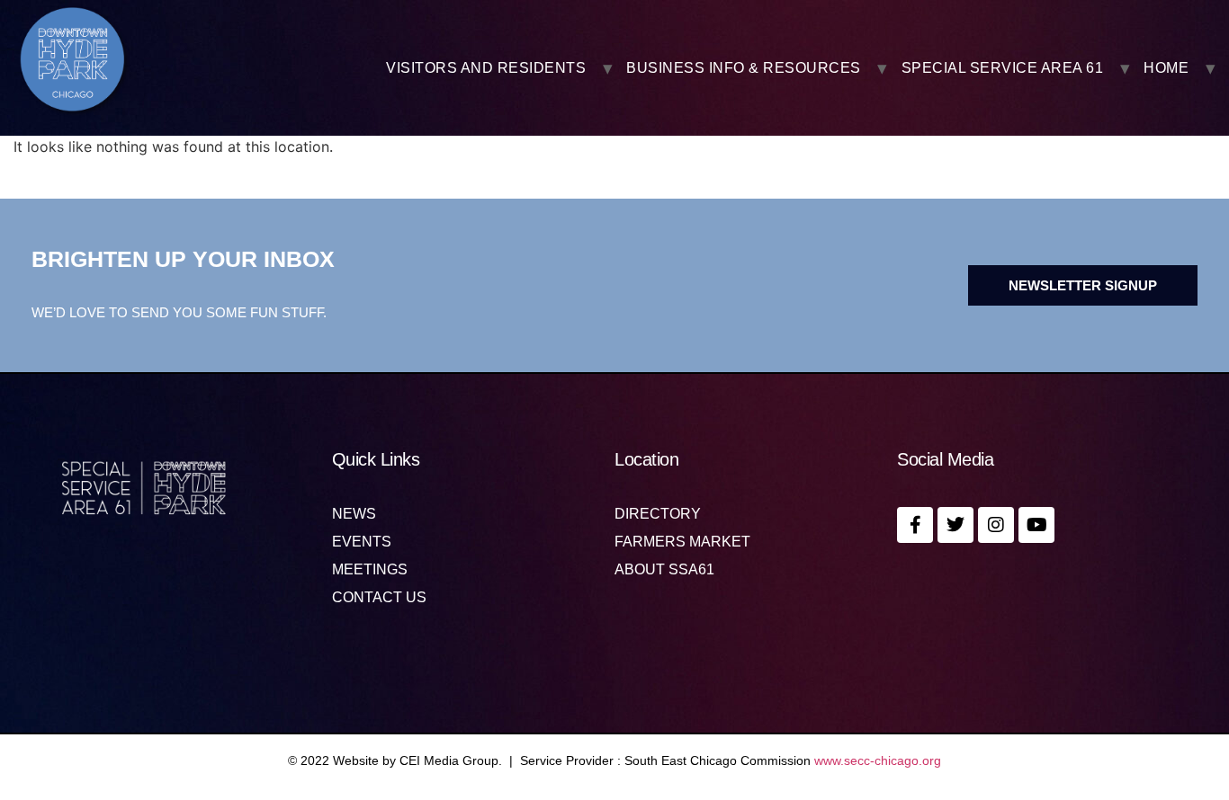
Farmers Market (682, 542)
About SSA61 (664, 570)
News (354, 514)
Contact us (379, 598)
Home (1166, 68)
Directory (657, 514)
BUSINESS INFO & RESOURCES (743, 68)
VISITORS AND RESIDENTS (486, 68)
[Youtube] (1036, 525)
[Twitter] (955, 525)
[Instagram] (996, 525)
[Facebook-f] (915, 525)
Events (361, 542)
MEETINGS (370, 570)
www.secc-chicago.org (877, 760)
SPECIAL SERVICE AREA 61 (1003, 68)
